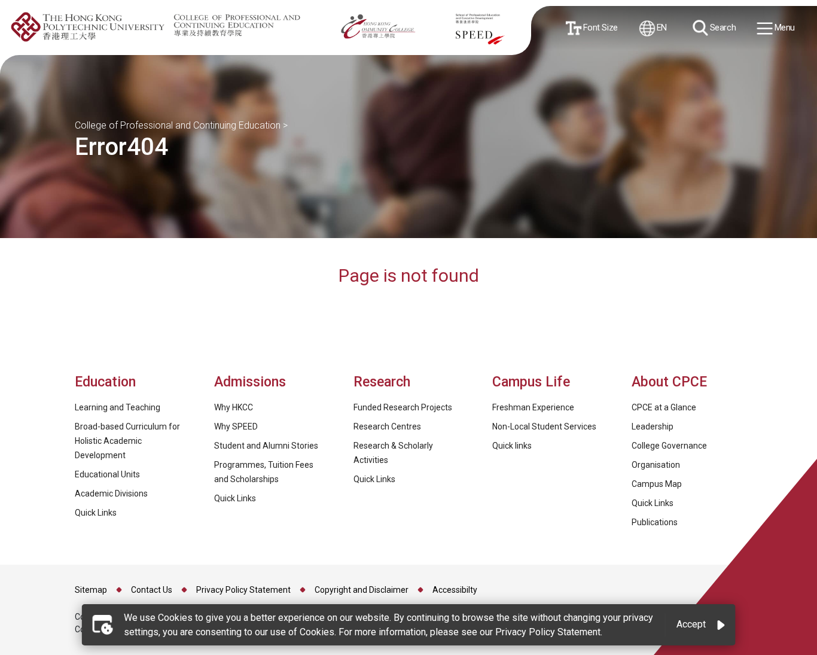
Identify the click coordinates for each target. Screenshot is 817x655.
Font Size (599, 27)
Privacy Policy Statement (243, 590)
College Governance (669, 445)
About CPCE (669, 382)
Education (105, 382)
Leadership (652, 426)
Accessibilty (454, 590)
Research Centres (387, 426)
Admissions (251, 382)
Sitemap (91, 590)
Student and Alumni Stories (266, 445)
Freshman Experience (533, 407)
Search (722, 27)
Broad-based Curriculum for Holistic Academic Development (127, 441)
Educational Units (107, 474)
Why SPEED (236, 426)
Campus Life (531, 382)
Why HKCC (233, 407)
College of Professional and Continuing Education (178, 125)
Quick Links (96, 512)
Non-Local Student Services (544, 426)
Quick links (512, 445)
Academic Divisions (111, 493)
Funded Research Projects (402, 407)
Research (381, 382)
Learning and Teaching (117, 407)
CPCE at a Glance (664, 407)
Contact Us (151, 590)
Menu (783, 28)
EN (661, 27)
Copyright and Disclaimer (361, 590)
